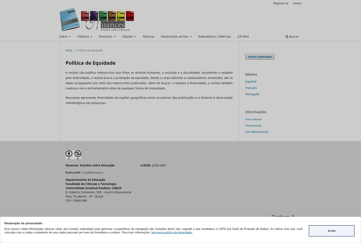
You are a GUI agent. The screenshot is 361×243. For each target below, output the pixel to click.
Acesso (297, 3)
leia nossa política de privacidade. (172, 232)
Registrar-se (280, 3)
